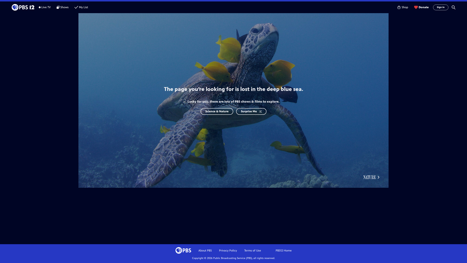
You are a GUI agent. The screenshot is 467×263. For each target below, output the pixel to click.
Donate (424, 7)
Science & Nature (217, 111)
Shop (405, 7)
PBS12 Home (284, 250)
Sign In (441, 7)
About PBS (205, 250)
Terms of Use (252, 250)
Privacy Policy (228, 250)
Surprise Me (249, 111)
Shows (64, 7)
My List (83, 7)
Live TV (46, 7)
